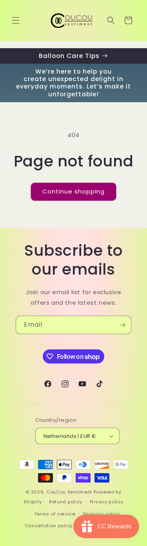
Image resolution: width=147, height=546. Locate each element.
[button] (15, 20)
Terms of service (54, 514)
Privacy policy (106, 502)
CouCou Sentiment (69, 492)
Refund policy (65, 502)
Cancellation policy (49, 525)
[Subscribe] (122, 325)
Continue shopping (73, 191)
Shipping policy (101, 514)
